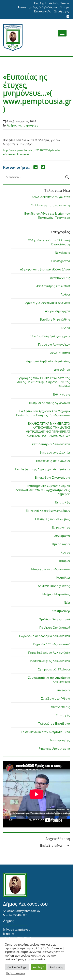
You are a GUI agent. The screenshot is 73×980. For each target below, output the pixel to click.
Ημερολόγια (61, 544)
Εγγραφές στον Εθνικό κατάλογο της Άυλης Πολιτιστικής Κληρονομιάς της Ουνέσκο (43, 382)
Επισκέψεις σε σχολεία (53, 461)
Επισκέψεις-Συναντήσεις (52, 477)
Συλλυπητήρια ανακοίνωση (50, 205)
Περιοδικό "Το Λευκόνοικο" (51, 644)
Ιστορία (64, 561)
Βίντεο (64, 7)
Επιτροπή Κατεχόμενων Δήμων (48, 511)
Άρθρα (11, 125)
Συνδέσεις (61, 11)
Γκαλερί (40, 3)
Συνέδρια (63, 690)
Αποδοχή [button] (38, 967)
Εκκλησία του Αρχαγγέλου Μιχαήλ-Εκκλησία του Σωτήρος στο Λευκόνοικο (43, 413)
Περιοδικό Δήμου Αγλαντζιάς (49, 652)
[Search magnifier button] (67, 177)
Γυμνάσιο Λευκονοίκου (54, 344)
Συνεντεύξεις (60, 707)
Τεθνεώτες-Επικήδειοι (54, 723)
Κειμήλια (63, 577)
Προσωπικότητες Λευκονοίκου (49, 661)
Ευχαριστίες (61, 527)
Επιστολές (62, 502)
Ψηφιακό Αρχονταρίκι (54, 748)
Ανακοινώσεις (60, 278)
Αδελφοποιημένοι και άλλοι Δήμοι (45, 269)
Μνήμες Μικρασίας (56, 594)
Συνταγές (63, 715)
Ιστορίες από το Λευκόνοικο (50, 569)
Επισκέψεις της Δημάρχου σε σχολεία (42, 469)
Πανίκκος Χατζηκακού (55, 627)
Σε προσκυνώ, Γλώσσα (54, 669)
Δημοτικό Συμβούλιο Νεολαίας (48, 361)
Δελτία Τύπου (59, 3)
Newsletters (62, 252)
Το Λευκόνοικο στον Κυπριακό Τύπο (45, 732)
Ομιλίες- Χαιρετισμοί (54, 619)
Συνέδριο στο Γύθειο (55, 698)
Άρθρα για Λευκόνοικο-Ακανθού (47, 303)
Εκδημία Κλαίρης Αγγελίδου (49, 403)
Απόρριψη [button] (56, 967)
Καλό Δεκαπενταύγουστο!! (51, 197)
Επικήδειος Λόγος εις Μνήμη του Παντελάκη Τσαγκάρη (47, 215)
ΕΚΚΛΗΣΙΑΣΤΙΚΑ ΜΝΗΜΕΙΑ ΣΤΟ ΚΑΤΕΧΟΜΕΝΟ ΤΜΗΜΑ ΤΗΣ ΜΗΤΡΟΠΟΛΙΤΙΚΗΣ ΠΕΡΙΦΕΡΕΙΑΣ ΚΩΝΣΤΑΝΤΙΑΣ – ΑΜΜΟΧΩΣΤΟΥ (48, 429)
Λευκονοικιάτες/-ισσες (54, 586)
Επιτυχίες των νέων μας (52, 519)
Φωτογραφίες (28, 125)
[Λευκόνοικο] (36, 37)
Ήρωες (65, 552)
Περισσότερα (15, 973)
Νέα (67, 602)
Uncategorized (60, 261)
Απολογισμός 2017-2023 (53, 286)
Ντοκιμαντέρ (61, 611)
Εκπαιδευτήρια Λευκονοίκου (50, 444)
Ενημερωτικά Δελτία (55, 452)
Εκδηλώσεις (61, 394)
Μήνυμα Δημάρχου (16, 929)
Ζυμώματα (62, 536)
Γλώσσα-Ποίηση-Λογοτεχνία (50, 336)
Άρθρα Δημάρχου (57, 311)
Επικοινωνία (43, 11)
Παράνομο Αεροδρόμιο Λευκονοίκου (44, 636)
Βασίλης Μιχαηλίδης (55, 319)
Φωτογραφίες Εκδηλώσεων (37, 7)
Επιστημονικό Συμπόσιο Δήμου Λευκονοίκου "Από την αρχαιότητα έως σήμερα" (42, 490)
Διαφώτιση (62, 369)
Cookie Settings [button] (17, 967)
